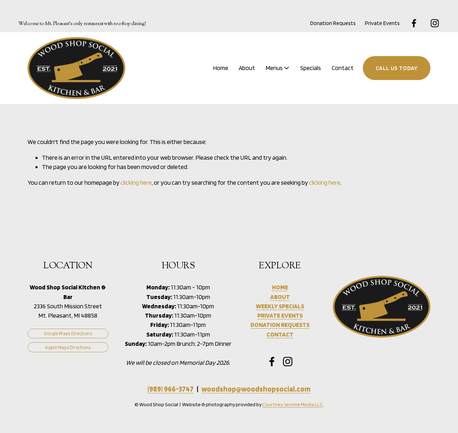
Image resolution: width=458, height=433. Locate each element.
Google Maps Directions (68, 333)
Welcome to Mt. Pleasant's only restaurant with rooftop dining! (82, 24)
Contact (343, 67)
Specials (310, 67)
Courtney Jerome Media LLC (292, 404)
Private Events (382, 23)
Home (220, 67)
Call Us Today (397, 68)
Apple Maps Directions (68, 347)
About (247, 67)
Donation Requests (333, 23)
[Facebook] (414, 23)
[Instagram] (435, 23)
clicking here (136, 182)
